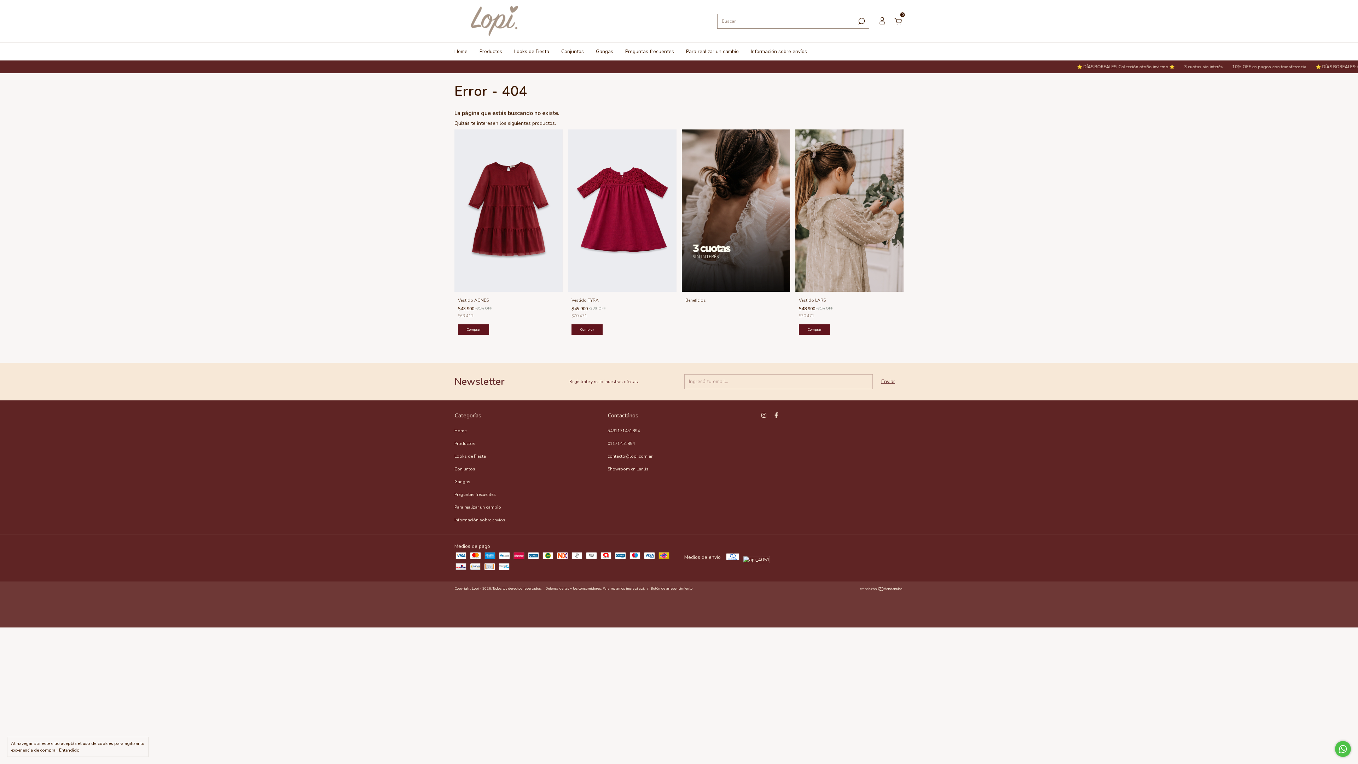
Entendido (69, 750)
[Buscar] (860, 21)
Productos (491, 51)
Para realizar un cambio (712, 51)
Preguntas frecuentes (649, 51)
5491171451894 (624, 431)
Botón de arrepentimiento (671, 588)
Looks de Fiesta (531, 51)
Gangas (604, 51)
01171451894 (621, 443)
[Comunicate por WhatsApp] (1343, 749)
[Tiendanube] (881, 589)
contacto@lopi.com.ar (630, 456)
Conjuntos (572, 51)
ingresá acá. (635, 588)
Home (461, 51)
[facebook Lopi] (776, 415)
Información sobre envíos (779, 51)
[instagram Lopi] (764, 415)
